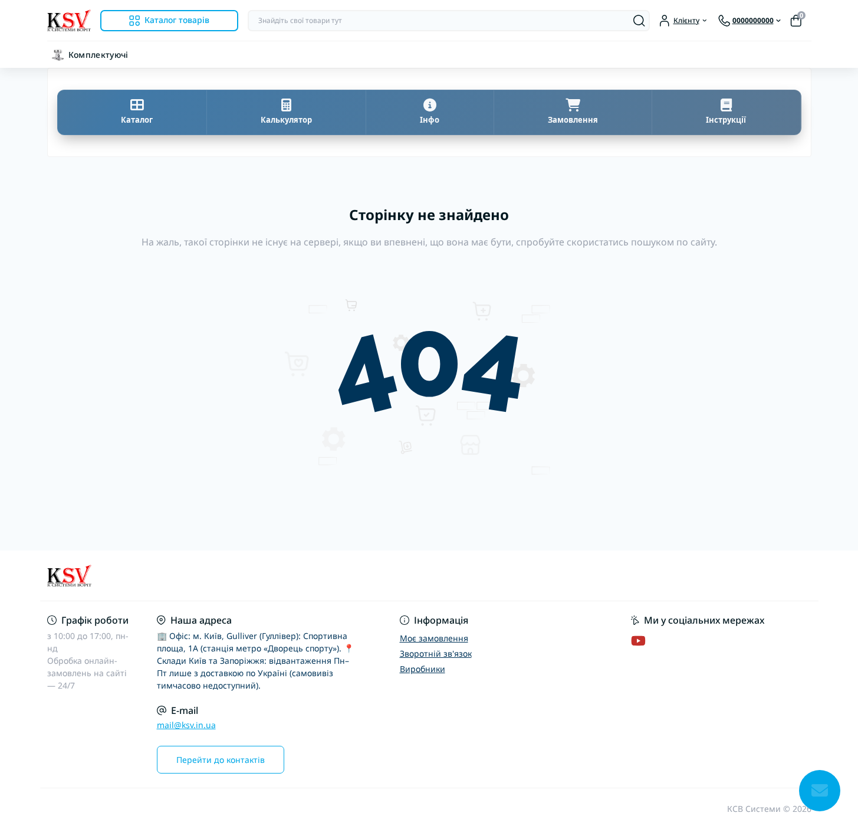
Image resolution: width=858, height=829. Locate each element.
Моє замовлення (434, 638)
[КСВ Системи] (234, 576)
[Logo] (69, 20)
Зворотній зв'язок (436, 653)
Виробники (422, 668)
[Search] (639, 21)
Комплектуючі (98, 54)
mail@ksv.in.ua (186, 724)
